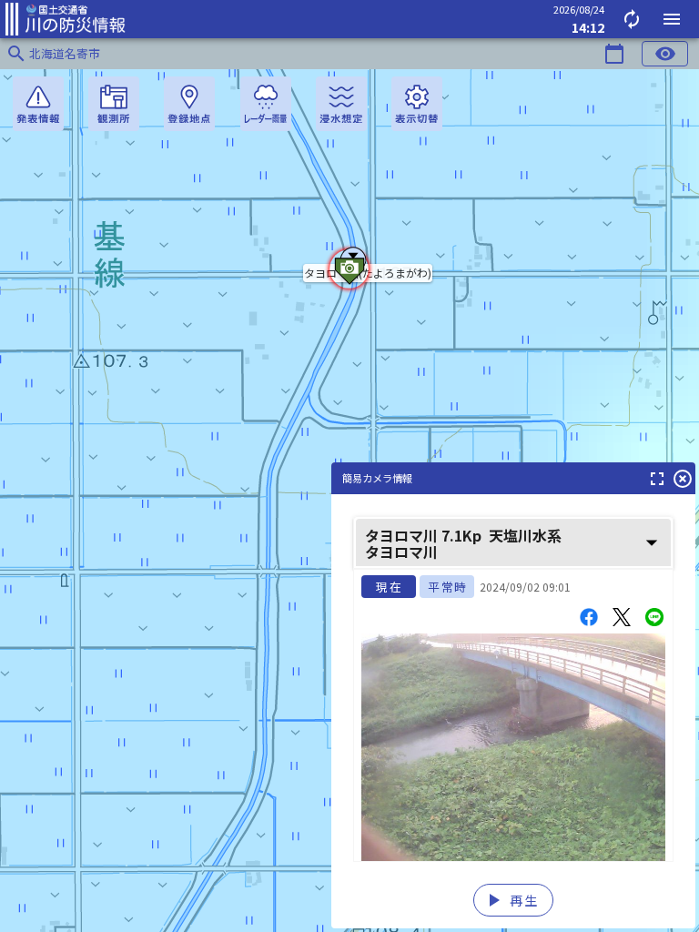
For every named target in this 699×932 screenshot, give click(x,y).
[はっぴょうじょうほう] (38, 103)
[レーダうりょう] (265, 103)
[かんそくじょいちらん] (113, 103)
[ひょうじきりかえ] (416, 103)
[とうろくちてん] (189, 103)
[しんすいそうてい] (341, 103)
